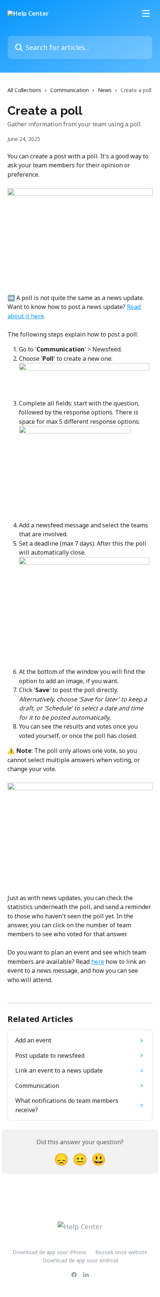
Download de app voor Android (80, 1260)
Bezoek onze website (121, 1252)
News (105, 90)
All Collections (24, 90)
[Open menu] (146, 13)
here (97, 961)
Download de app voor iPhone (49, 1252)
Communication (69, 90)
